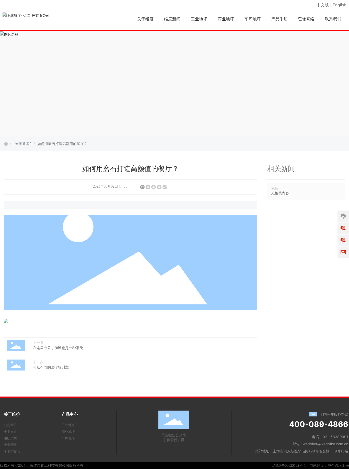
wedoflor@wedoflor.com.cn (325, 444)
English (339, 4)
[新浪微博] (142, 187)
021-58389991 (335, 437)
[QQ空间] (159, 187)
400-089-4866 (318, 424)
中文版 (323, 4)
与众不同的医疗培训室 (51, 367)
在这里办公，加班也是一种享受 (58, 347)
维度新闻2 (23, 143)
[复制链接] (164, 187)
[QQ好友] (153, 187)
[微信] (148, 187)
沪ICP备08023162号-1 (289, 465)
